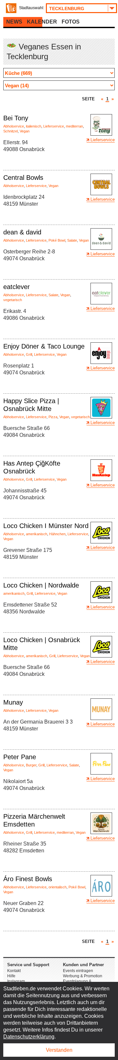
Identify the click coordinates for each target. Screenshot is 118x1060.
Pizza (53, 417)
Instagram (16, 981)
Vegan (25, 131)
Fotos (71, 22)
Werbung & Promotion (82, 976)
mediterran (74, 126)
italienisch (33, 126)
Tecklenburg (66, 8)
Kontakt (14, 970)
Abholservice (13, 126)
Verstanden (59, 1050)
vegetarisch (12, 300)
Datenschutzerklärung (28, 1036)
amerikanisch (36, 534)
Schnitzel (10, 131)
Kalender (42, 22)
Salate (72, 240)
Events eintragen (78, 970)
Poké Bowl (57, 240)
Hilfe (11, 976)
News (14, 22)
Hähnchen (57, 534)
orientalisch (58, 887)
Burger (31, 765)
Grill (29, 354)
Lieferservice (53, 126)
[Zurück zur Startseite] (11, 8)
